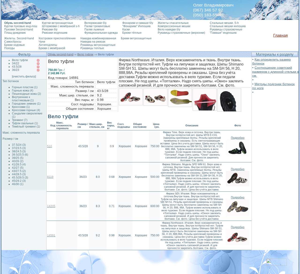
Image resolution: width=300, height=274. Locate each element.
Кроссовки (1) (21, 107)
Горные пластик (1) (25, 87)
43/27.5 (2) (19, 171)
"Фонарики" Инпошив (136, 26)
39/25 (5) (17, 158)
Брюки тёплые (132, 32)
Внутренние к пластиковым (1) (23, 98)
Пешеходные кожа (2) (26, 93)
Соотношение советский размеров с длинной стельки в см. (275, 71)
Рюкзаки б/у (49, 29)
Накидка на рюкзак (92, 41)
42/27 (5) (17, 167)
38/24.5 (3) (19, 151)
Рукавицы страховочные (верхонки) (181, 32)
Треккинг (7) (19, 120)
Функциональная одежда (101, 32)
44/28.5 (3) (19, 174)
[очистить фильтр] (24, 76)
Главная (280, 35)
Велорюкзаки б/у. (95, 23)
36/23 (15, 70)
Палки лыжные (94, 29)
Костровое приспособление (57, 38)
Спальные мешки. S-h (224, 23)
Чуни (42, 41)
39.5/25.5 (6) (20, 154)
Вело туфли (85, 54)
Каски (126, 29)
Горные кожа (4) (22, 90)
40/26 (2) (17, 161)
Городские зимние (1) (26, 103)
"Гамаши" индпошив (223, 32)
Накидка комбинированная (98, 38)
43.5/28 (17, 66)
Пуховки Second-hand (18, 29)
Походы (9, 48)
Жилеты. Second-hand (19, 38)
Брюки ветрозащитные (136, 38)
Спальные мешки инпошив (228, 26)
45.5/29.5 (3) (20, 177)
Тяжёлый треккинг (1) (26, 126)
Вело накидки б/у (169, 29)
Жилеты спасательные (173, 23)
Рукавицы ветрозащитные (98, 45)
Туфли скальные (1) (25, 123)
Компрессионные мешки (174, 26)
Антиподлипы (48, 45)
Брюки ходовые (14, 45)
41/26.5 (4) (19, 164)
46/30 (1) (17, 184)
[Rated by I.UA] (276, 265)
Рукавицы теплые (92, 48)
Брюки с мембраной (52, 48)
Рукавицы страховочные (226, 29)
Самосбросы (12, 41)
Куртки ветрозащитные (57, 23)
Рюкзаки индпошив (54, 32)
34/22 (15, 63)
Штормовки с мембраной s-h (61, 26)
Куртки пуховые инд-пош (20, 26)
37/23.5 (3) (19, 148)
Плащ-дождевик (15, 32)
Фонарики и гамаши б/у (137, 23)
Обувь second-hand (60, 54)
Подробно (237, 137)
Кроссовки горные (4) (26, 110)
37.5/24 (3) (19, 144)
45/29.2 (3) (19, 181)
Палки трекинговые (97, 26)
